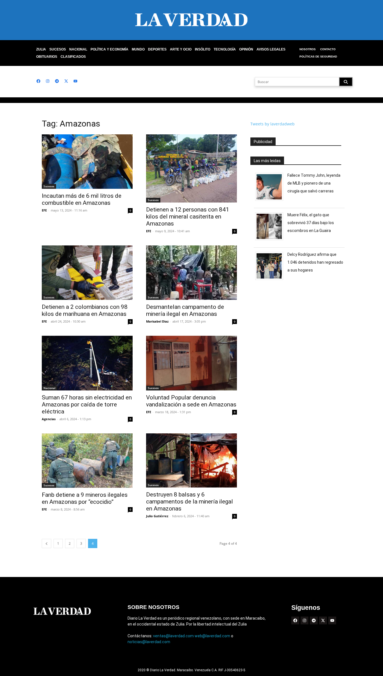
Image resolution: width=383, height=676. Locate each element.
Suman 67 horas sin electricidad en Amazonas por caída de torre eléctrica (87, 404)
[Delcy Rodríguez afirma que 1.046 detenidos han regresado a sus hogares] (271, 279)
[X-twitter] (66, 81)
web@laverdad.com (212, 636)
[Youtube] (75, 81)
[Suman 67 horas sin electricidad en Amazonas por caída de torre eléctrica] (87, 363)
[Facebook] (38, 81)
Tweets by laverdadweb (272, 124)
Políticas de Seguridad (318, 56)
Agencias (49, 419)
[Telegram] (57, 81)
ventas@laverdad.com (173, 636)
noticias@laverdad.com (149, 642)
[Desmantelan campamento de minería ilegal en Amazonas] (191, 272)
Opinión (246, 49)
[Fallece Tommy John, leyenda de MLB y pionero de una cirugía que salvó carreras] (271, 200)
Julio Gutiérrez (157, 516)
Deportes (157, 49)
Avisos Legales (271, 49)
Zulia (41, 49)
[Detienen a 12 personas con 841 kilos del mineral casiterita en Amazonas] (191, 168)
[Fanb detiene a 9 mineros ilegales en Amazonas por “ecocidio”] (87, 460)
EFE (44, 210)
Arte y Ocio (181, 49)
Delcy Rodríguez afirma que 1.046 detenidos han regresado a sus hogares (315, 262)
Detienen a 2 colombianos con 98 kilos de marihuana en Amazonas (85, 310)
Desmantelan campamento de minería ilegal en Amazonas (185, 310)
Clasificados (73, 57)
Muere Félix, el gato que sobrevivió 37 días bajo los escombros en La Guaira (310, 223)
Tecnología (225, 49)
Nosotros (307, 49)
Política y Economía (109, 49)
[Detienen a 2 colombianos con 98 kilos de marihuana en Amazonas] (87, 272)
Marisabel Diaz (157, 321)
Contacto (328, 49)
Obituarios (46, 57)
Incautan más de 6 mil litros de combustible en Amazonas (81, 199)
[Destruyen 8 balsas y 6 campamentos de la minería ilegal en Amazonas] (191, 460)
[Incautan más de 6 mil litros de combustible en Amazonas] (87, 161)
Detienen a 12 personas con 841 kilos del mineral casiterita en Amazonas (187, 216)
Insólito (202, 49)
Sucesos (57, 49)
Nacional (78, 49)
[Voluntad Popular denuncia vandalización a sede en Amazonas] (191, 363)
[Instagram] (48, 81)
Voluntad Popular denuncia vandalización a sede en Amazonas (191, 401)
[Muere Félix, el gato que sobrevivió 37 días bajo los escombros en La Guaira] (271, 240)
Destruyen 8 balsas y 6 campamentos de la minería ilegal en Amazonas (189, 501)
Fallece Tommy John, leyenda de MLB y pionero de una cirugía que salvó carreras (313, 183)
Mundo (138, 49)
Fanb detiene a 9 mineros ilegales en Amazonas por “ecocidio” (85, 498)
